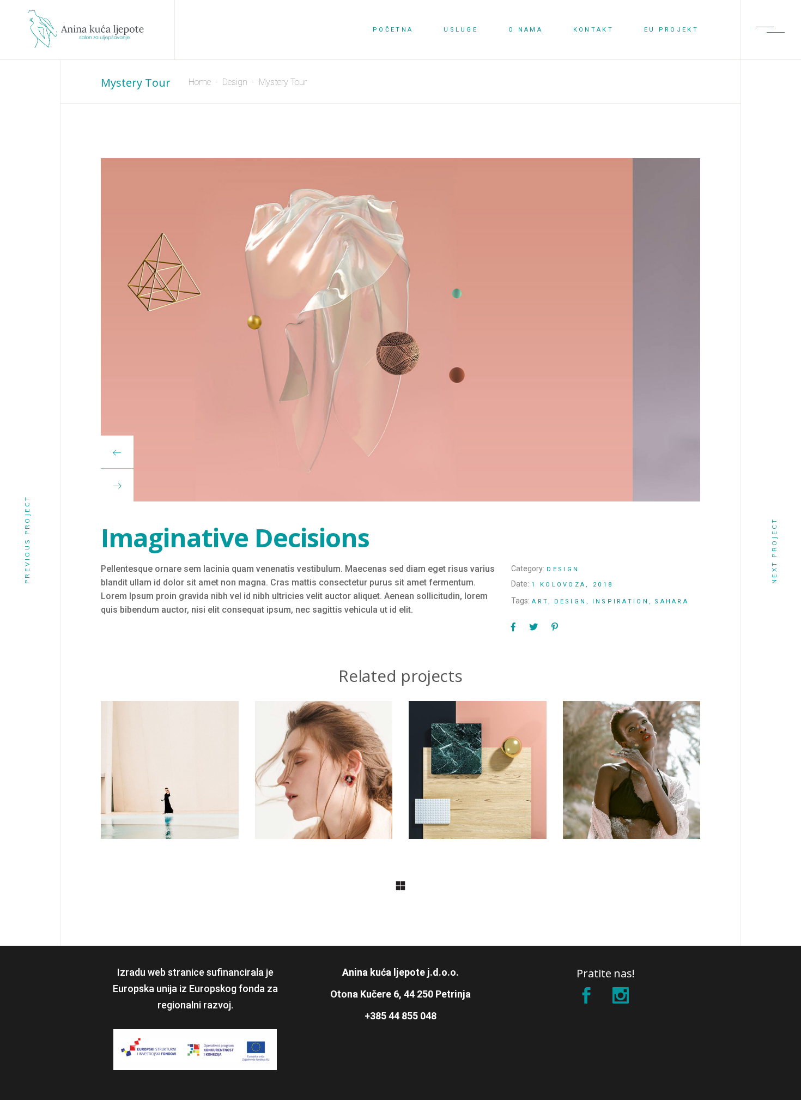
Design (234, 82)
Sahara (671, 601)
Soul (170, 776)
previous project (27, 539)
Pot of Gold (477, 776)
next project (774, 550)
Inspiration (620, 601)
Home (200, 82)
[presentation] (117, 452)
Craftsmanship (631, 776)
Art (540, 601)
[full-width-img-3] (400, 329)
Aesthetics (323, 776)
